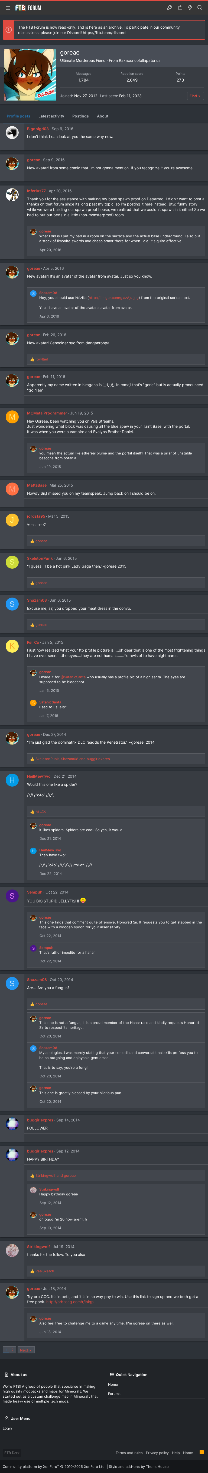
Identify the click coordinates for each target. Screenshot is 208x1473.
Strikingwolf (49, 1189)
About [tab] (102, 116)
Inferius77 (36, 190)
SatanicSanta (50, 702)
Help (176, 1453)
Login (7, 1428)
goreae (33, 159)
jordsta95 (36, 516)
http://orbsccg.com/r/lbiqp (70, 1301)
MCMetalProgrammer (47, 413)
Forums (114, 1393)
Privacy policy (157, 1453)
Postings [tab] (80, 116)
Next (24, 1350)
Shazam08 (48, 293)
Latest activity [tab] (51, 116)
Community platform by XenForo (54, 1466)
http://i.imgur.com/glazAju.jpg (114, 297)
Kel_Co (33, 642)
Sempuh (35, 892)
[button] (8, 8)
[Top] (196, 1452)
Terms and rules (129, 1453)
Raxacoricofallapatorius (139, 60)
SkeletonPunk (40, 558)
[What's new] (190, 8)
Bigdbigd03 (38, 128)
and (55, 1175)
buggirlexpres (40, 1120)
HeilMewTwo (39, 776)
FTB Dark (12, 1453)
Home (113, 1384)
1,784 (84, 80)
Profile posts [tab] (18, 116)
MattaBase (37, 485)
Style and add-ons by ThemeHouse (139, 1466)
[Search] (200, 8)
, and (72, 759)
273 (180, 80)
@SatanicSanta (73, 677)
